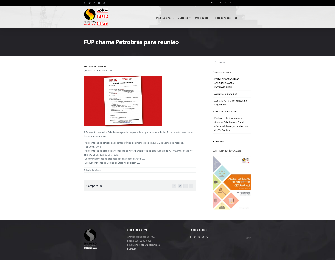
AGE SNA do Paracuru (225, 111)
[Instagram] (199, 237)
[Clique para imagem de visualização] (123, 77)
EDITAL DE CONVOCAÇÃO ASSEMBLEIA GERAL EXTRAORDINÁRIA (226, 83)
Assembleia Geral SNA (225, 94)
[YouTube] (203, 237)
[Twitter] (195, 237)
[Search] (236, 17)
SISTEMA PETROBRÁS (95, 66)
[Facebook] (190, 237)
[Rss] (207, 237)
